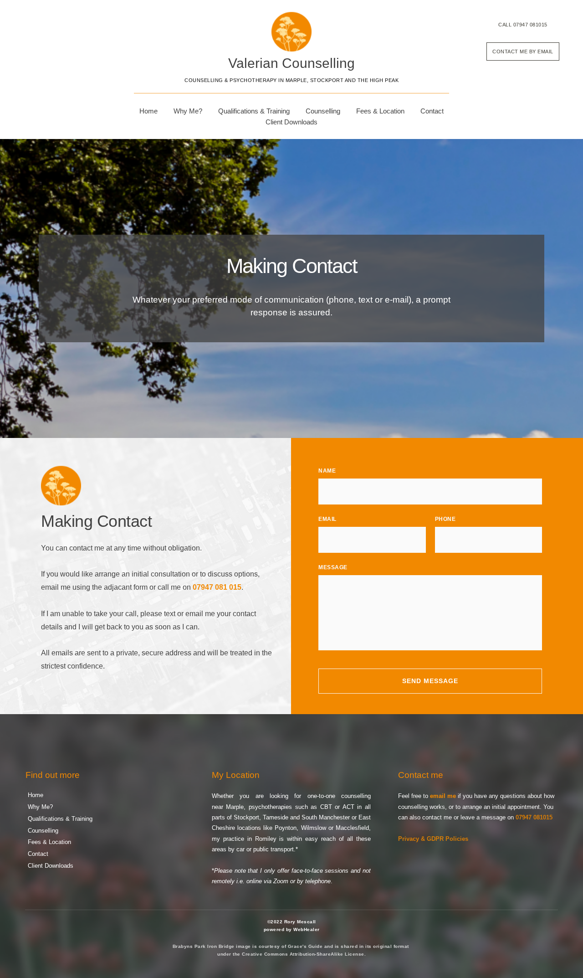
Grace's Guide (305, 946)
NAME (327, 471)
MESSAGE (333, 567)
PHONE (445, 519)
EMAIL (327, 519)
